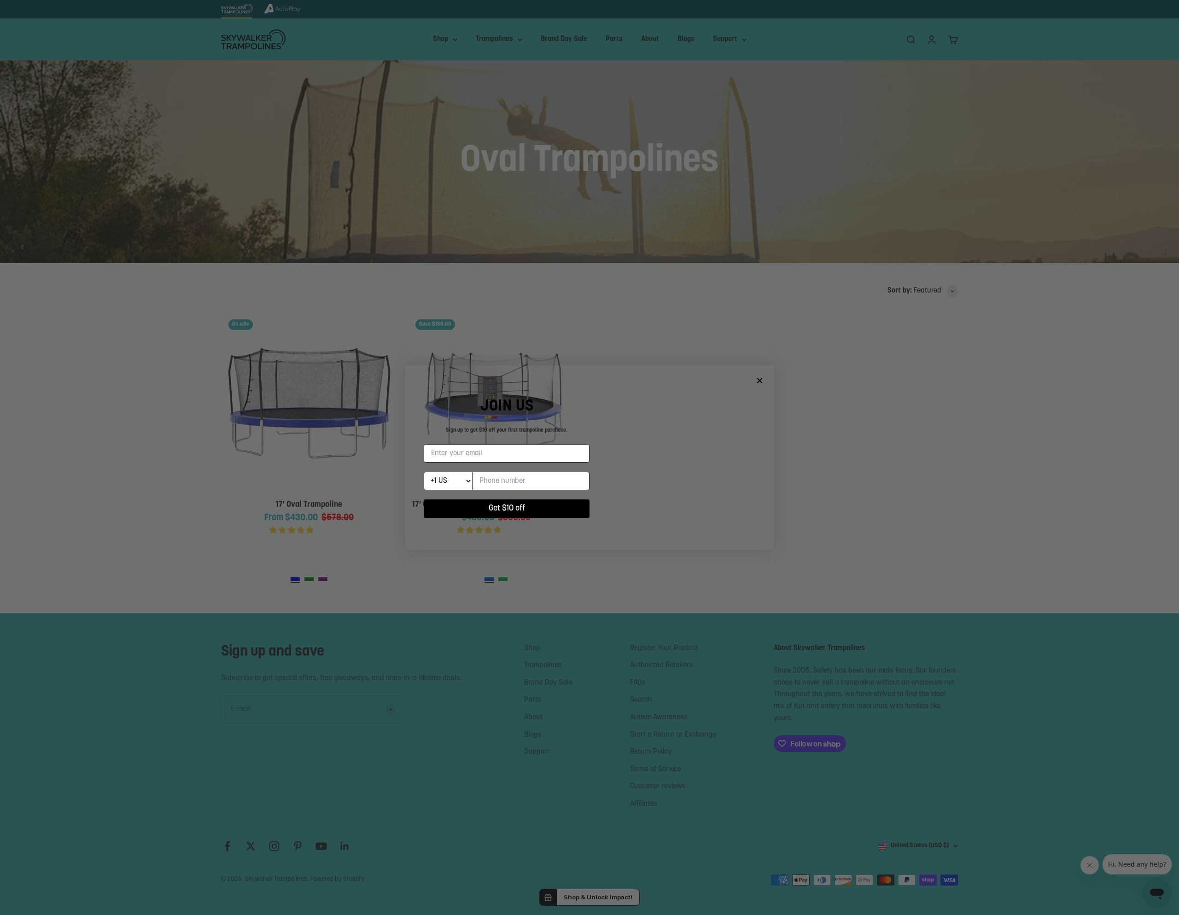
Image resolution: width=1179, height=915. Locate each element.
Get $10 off (507, 508)
